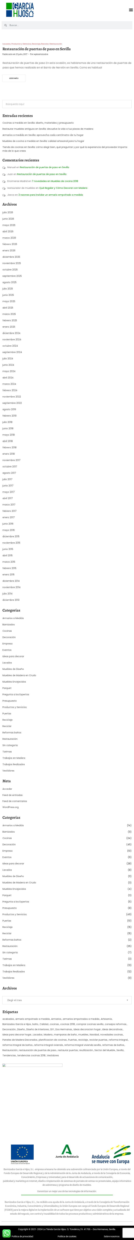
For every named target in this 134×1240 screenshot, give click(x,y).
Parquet (6, 688)
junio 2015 (7, 549)
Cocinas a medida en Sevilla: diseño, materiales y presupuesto (38, 122)
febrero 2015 (9, 568)
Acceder (7, 789)
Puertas (6, 713)
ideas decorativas (112, 1029)
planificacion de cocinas (53, 1039)
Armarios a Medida (13, 618)
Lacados (6, 44)
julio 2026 (7, 212)
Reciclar (45, 44)
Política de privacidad (22, 1236)
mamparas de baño (65, 1034)
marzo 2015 (8, 561)
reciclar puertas (98, 1039)
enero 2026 (8, 250)
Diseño (21, 1029)
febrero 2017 (9, 511)
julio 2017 (7, 479)
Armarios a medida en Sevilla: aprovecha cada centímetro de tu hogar (43, 135)
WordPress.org (10, 807)
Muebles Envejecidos (14, 681)
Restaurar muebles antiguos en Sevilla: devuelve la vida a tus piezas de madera (47, 128)
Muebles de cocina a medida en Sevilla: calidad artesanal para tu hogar (43, 141)
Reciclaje (36, 44)
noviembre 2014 (11, 587)
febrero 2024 (9, 390)
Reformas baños (11, 732)
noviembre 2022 (11, 396)
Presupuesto (9, 700)
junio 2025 (8, 295)
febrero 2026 (9, 244)
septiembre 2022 (12, 403)
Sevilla (120, 1050)
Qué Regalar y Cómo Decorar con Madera (63, 188)
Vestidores (8, 770)
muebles (83, 1034)
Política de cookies (67, 1236)
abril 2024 (8, 377)
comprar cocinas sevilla (89, 1024)
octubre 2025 (10, 269)
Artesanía (106, 1019)
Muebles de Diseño (13, 669)
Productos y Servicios (21, 44)
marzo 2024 (9, 384)
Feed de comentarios (14, 801)
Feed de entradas (12, 795)
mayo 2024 (9, 371)
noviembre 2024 (11, 339)
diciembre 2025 (11, 257)
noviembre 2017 (11, 460)
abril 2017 (7, 498)
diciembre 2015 (10, 536)
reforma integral (118, 1039)
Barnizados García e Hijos (16, 1024)
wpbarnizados (41, 54)
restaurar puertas (68, 1050)
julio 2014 (7, 593)
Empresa (7, 643)
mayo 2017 (8, 492)
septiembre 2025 (12, 276)
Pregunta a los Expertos (15, 694)
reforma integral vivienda (48, 1045)
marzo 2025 (9, 314)
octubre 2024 (10, 345)
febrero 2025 (9, 320)
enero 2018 (8, 453)
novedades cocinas (111, 1034)
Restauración (56, 44)
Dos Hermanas (63, 1029)
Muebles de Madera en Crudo (19, 675)
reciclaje (83, 1039)
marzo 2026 (9, 237)
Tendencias (9, 1055)
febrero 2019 (9, 415)
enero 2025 (8, 326)
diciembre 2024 (11, 333)
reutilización (86, 1050)
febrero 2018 (9, 447)
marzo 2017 (8, 504)
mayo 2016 (8, 530)
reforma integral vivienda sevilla (82, 1045)
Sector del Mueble (104, 1050)
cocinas (54, 1024)
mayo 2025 (8, 301)
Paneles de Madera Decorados (19, 1039)
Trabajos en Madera (13, 758)
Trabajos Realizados (13, 764)
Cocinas (7, 631)
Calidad (44, 1024)
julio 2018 (7, 422)
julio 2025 (7, 288)
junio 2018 (7, 428)
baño (35, 1024)
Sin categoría (10, 745)
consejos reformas (115, 1024)
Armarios (56, 1019)
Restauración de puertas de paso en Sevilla (36, 48)
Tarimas (7, 751)
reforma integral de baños (17, 1045)
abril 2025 (7, 307)
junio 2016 (7, 523)
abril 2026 (7, 231)
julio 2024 (7, 358)
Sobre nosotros (111, 1236)
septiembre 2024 (12, 352)
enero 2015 (8, 574)
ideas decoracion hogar (87, 1029)
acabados (8, 1019)
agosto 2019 (9, 409)
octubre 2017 (9, 466)
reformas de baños (113, 1045)
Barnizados (8, 624)
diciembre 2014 (11, 581)
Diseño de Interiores (37, 1029)
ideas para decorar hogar (16, 1034)
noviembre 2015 (11, 542)
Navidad (94, 1034)
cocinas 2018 (67, 1024)
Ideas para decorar (13, 656)
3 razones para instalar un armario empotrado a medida (50, 194)
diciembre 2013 (10, 600)
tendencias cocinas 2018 (31, 1055)
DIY (52, 1029)
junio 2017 (7, 485)
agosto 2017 (9, 473)
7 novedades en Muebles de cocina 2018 (55, 181)
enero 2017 (8, 517)
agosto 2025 (9, 282)
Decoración (9, 637)
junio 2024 (8, 365)
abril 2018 (7, 441)
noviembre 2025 (11, 263)
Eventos (6, 650)
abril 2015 (7, 555)
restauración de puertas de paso (37, 1050)
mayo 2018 (8, 434)
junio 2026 (8, 218)
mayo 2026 (8, 225)
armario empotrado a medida (32, 1019)
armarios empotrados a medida (81, 1019)
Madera (48, 1034)
